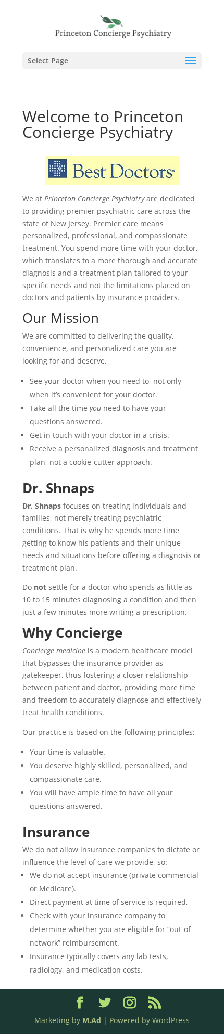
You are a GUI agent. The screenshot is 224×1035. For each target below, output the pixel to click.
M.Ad (91, 1020)
